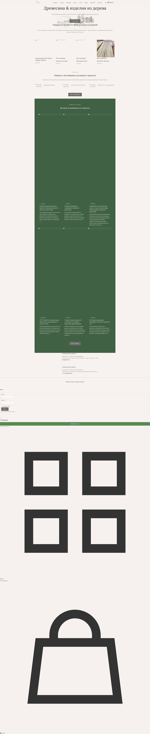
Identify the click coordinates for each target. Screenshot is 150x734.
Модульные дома (81, 61)
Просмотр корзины (4, 426)
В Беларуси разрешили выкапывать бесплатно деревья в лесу (99, 322)
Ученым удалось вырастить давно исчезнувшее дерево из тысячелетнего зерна (49, 208)
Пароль (3, 400)
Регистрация (4, 411)
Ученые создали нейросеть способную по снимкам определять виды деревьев (73, 322)
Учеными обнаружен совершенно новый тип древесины (71, 208)
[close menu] (1, 387)
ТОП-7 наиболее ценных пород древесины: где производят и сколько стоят (49, 322)
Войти (5, 409)
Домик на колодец (62, 61)
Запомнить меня (6, 406)
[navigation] (75, 422)
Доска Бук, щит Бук (103, 61)
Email (2, 394)
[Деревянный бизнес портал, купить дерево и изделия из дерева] (37, 2)
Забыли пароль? (11, 411)
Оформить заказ (75, 424)
